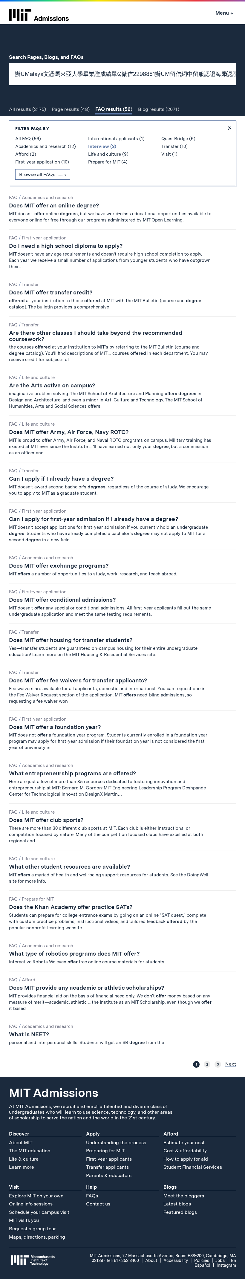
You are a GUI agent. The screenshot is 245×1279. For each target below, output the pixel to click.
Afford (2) (25, 154)
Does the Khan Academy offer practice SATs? (71, 907)
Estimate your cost (184, 1142)
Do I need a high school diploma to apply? (66, 245)
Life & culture (24, 1159)
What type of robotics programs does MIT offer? (74, 953)
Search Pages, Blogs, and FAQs (49, 57)
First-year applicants (109, 1159)
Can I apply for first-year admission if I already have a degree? (93, 519)
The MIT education (29, 1150)
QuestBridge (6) (178, 138)
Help (91, 1187)
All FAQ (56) (28, 138)
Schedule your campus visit (39, 1212)
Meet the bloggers (183, 1196)
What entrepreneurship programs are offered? (72, 773)
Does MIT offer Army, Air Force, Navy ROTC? (69, 432)
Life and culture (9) (108, 154)
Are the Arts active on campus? (52, 385)
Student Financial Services (192, 1167)
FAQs (92, 1196)
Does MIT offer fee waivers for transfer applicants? (78, 680)
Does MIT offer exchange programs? (59, 565)
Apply (93, 1134)
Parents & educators (108, 1175)
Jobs (220, 1260)
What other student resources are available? (69, 866)
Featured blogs (180, 1212)
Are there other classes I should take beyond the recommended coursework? (95, 336)
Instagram (226, 1265)
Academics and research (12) (45, 146)
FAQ (13, 197)
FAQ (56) (113, 109)
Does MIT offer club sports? (46, 820)
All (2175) (27, 109)
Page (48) (71, 109)
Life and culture (38, 377)
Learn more (21, 1167)
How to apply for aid (185, 1159)
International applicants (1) (116, 138)
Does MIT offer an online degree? (54, 205)
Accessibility (175, 1260)
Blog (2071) (158, 109)
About (151, 1260)
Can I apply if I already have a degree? (61, 478)
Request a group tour (32, 1228)
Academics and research (47, 197)
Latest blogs (177, 1204)
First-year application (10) (42, 162)
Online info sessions (31, 1204)
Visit (14, 1187)
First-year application (44, 238)
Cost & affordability (185, 1150)
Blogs (170, 1187)
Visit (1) (169, 154)
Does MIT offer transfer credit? (51, 292)
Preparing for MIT (105, 1150)
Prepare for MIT (38, 899)
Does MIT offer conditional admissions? (62, 599)
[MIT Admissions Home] (39, 13)
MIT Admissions (53, 1093)
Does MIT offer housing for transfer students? (71, 640)
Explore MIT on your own (36, 1196)
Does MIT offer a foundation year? (55, 727)
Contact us (98, 1204)
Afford (28, 979)
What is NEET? (29, 1034)
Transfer (30, 284)
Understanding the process (116, 1142)
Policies (201, 1260)
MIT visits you (24, 1220)
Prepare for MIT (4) (108, 162)
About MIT (21, 1142)
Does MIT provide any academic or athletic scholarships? (86, 987)
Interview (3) (102, 146)
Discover (19, 1134)
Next (230, 1064)
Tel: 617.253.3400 (122, 1260)
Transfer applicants (107, 1167)
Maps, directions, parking (37, 1237)
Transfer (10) (174, 146)
